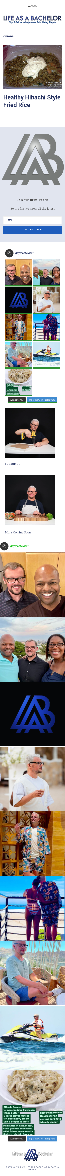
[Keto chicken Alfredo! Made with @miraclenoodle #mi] (18, 382)
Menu (34, 6)
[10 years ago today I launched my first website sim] (18, 300)
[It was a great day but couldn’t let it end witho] (18, 272)
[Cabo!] (46, 355)
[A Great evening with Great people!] (46, 272)
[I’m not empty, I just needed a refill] (18, 327)
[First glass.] (46, 300)
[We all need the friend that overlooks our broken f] (46, 327)
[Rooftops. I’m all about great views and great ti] (18, 355)
